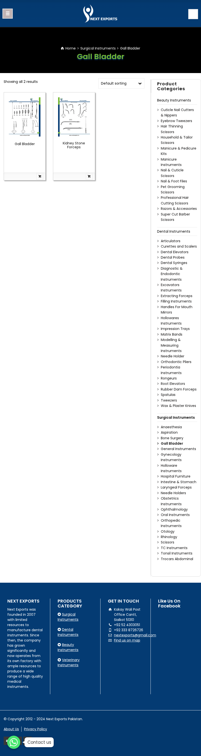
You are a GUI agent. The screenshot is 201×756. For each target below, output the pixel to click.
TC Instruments (174, 547)
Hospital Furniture (175, 476)
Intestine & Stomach (178, 481)
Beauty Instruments (174, 100)
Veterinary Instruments (69, 662)
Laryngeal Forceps (176, 487)
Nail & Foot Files (174, 181)
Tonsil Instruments (176, 553)
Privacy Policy (35, 729)
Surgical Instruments (98, 48)
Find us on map (127, 640)
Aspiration (169, 432)
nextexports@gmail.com (135, 635)
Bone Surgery (172, 438)
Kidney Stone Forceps (74, 145)
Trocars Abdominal (177, 558)
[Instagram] (27, 741)
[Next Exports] (100, 13)
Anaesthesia (171, 427)
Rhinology (169, 536)
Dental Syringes (174, 262)
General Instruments (178, 448)
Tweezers (169, 400)
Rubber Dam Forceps (179, 389)
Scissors (167, 542)
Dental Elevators (174, 252)
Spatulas (168, 394)
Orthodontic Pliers (176, 361)
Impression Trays (175, 328)
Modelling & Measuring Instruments (171, 345)
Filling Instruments (176, 301)
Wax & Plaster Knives (178, 405)
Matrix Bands (171, 334)
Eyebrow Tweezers (176, 120)
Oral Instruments (175, 514)
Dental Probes (173, 257)
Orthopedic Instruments (171, 523)
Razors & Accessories (179, 208)
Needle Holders (173, 493)
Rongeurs (169, 378)
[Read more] (24, 176)
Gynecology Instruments (171, 457)
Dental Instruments (173, 231)
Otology (168, 531)
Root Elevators (173, 383)
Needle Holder (172, 356)
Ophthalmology (174, 509)
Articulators (170, 241)
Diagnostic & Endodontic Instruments (172, 274)
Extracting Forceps (176, 295)
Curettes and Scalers (179, 246)
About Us (11, 729)
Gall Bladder (25, 143)
